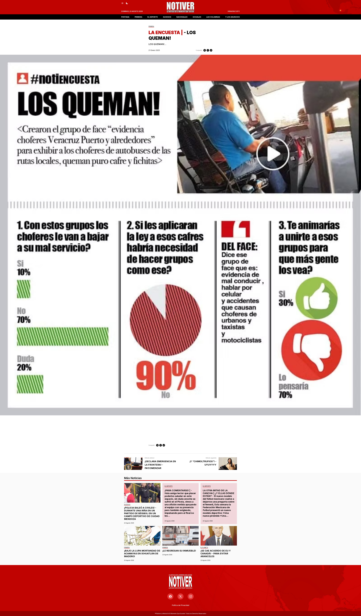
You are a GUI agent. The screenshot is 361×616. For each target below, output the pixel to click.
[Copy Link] (211, 50)
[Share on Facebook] (207, 50)
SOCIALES (197, 17)
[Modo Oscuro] (127, 3)
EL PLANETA (204, 547)
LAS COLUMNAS (213, 17)
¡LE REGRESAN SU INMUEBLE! (179, 550)
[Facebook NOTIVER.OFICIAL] (170, 596)
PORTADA (125, 17)
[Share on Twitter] (204, 50)
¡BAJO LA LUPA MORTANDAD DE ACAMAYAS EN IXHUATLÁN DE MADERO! (142, 553)
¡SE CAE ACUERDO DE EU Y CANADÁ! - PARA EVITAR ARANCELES (216, 553)
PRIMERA (138, 17)
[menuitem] (180, 605)
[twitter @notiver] (180, 596)
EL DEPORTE (152, 17)
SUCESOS (167, 17)
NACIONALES (181, 17)
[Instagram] (191, 596)
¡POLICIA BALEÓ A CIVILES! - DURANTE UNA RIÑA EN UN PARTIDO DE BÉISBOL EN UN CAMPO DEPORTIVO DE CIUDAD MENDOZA (142, 513)
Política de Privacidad (180, 605)
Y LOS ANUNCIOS (232, 17)
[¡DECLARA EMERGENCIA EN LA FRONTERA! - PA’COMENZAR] (133, 463)
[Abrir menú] (122, 3)
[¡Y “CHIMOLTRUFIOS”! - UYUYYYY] (228, 463)
